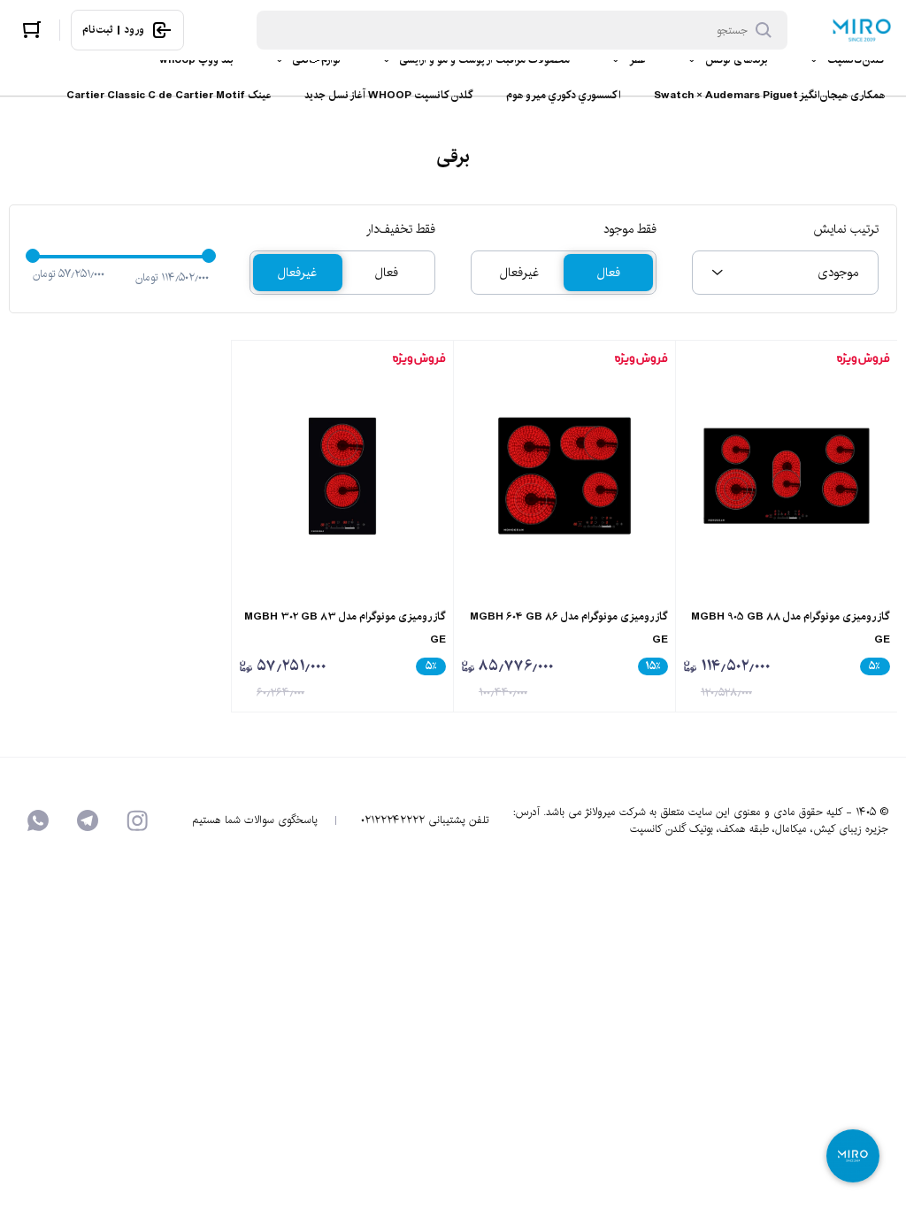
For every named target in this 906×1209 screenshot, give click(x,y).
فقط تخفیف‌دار (400, 229)
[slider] (33, 256)
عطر (637, 59)
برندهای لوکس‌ (736, 59)
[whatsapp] (38, 820)
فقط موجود (629, 229)
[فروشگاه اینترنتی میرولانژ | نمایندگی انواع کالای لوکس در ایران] (862, 30)
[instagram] (137, 820)
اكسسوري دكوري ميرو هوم (563, 95)
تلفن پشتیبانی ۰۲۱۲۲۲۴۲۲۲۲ (424, 820)
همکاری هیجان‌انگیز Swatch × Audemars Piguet (769, 95)
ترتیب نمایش (845, 229)
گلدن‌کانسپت (856, 59)
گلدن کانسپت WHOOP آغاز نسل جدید (388, 95)
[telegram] (87, 820)
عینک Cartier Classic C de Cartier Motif (169, 95)
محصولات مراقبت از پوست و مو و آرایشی (485, 59)
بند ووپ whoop (196, 59)
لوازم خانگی (317, 59)
